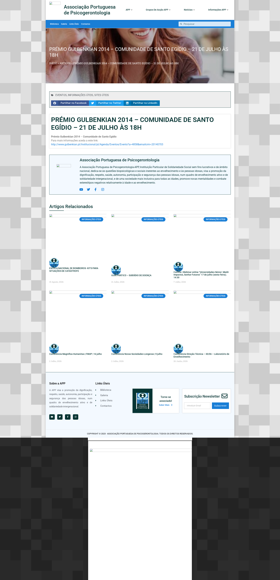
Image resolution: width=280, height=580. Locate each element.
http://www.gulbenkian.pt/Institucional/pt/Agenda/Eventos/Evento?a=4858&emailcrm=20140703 (107, 144)
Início (53, 63)
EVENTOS (61, 95)
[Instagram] (102, 189)
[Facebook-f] (95, 189)
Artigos (65, 63)
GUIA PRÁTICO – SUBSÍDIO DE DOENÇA (131, 275)
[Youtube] (81, 189)
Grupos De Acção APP (157, 9)
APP (128, 9)
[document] (140, 509)
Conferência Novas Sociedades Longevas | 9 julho (136, 354)
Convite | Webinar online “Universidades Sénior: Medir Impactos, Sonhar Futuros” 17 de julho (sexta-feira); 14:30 (201, 275)
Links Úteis (74, 24)
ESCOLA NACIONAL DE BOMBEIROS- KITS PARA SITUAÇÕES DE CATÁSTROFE (73, 269)
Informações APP (217, 9)
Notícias (188, 9)
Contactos (85, 24)
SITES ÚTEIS (101, 95)
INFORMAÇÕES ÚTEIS (80, 95)
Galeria (64, 24)
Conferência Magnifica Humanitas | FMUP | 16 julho (75, 354)
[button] (70, 103)
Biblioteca (54, 24)
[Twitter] (88, 189)
